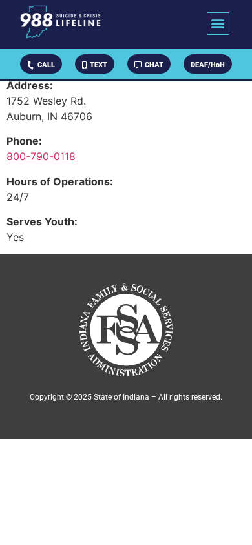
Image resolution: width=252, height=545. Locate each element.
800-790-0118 (41, 156)
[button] (218, 23)
